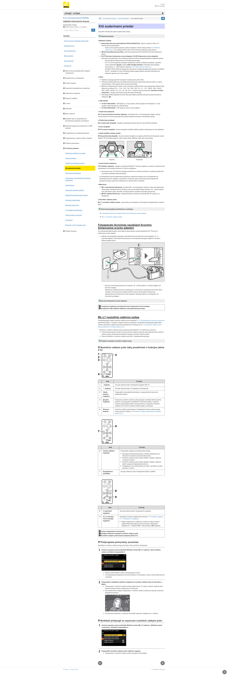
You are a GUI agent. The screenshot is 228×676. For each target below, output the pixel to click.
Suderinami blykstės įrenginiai (74, 163)
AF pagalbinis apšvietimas (73, 210)
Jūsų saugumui (69, 61)
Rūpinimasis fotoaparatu (73, 173)
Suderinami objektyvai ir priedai (75, 153)
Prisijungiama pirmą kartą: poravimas (152, 320)
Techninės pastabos (124, 18)
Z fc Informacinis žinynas (109, 18)
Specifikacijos (69, 185)
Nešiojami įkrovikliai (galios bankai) (76, 195)
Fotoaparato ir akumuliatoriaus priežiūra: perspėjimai (78, 179)
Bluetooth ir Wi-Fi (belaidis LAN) (75, 225)
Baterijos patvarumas (72, 205)
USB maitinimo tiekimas (142, 67)
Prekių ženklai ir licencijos (73, 215)
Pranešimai (67, 66)
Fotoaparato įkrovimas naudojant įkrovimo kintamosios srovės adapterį (124, 213)
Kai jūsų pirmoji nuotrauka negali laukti (76, 41)
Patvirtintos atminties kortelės (74, 190)
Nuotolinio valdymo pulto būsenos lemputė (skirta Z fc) (138, 412)
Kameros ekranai (70, 158)
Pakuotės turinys (69, 46)
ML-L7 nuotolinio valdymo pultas (112, 217)
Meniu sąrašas (68, 56)
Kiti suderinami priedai (73, 168)
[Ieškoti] (93, 30)
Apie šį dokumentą (70, 51)
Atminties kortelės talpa (72, 200)
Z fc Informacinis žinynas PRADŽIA (77, 18)
